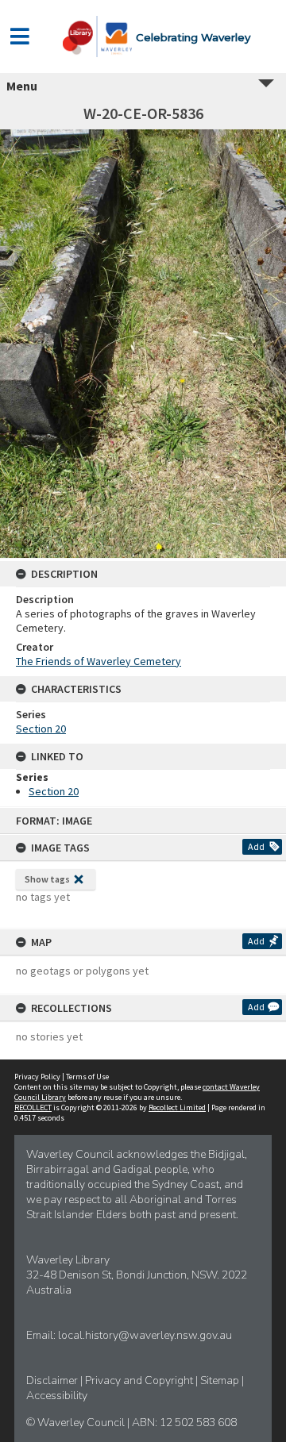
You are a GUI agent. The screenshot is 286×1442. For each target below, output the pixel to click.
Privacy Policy (37, 1076)
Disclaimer (53, 1380)
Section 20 (41, 728)
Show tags (47, 879)
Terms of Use (87, 1076)
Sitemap (221, 1380)
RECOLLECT (33, 1107)
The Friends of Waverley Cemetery (98, 661)
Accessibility (56, 1395)
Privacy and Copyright (140, 1380)
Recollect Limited (177, 1107)
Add (256, 846)
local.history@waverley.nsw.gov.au (145, 1335)
